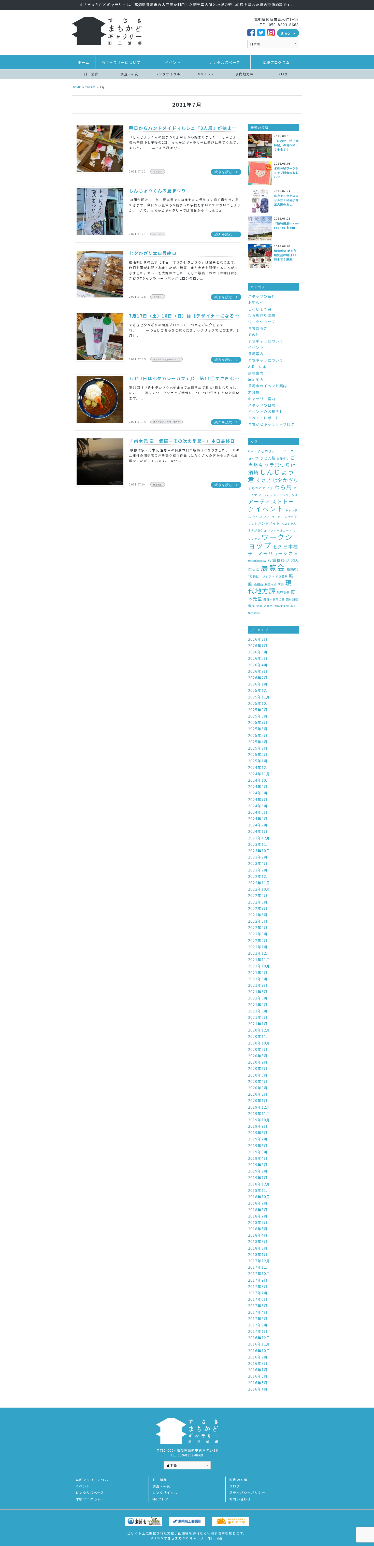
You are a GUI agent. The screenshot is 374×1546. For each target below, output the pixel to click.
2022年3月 (258, 933)
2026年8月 (258, 639)
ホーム (83, 62)
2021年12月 (259, 953)
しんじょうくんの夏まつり (157, 191)
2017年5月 (258, 1305)
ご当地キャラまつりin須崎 (272, 465)
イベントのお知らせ (265, 411)
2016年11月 (259, 1344)
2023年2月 (258, 869)
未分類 (254, 392)
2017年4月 (258, 1312)
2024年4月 (258, 818)
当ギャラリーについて (121, 62)
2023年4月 (258, 863)
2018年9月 (258, 1203)
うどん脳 (268, 458)
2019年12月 (259, 1107)
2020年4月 (258, 1081)
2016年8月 (258, 1363)
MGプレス (206, 73)
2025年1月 (258, 760)
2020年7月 (258, 1062)
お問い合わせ (240, 1499)
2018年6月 (258, 1222)
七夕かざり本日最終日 (153, 253)
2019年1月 (258, 1177)
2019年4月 (258, 1158)
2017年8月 (258, 1286)
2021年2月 (258, 1017)
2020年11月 (259, 1036)
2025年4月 (258, 741)
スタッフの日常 (262, 405)
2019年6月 (258, 1145)
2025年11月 (259, 696)
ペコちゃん (288, 523)
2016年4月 (258, 1389)
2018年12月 (259, 1183)
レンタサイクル (168, 73)
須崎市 (268, 606)
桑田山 (258, 584)
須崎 (259, 606)
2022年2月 (258, 940)
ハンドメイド (269, 523)
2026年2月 (258, 677)
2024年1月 (258, 831)
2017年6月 (258, 1299)
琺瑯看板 (283, 592)
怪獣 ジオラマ (263, 576)
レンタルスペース (224, 62)
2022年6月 (258, 914)
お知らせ (256, 302)
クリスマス (261, 516)
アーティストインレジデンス (278, 495)
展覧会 (273, 567)
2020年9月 (258, 1049)
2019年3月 (258, 1164)
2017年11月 (259, 1267)
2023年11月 (259, 844)
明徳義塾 (282, 576)
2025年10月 (259, 703)
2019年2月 (258, 1170)
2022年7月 (258, 908)
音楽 (251, 605)
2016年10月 (259, 1350)
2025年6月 (258, 728)
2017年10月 (259, 1273)
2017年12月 (259, 1260)
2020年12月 (259, 1030)
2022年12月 (259, 876)
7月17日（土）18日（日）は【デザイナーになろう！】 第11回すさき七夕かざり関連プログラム (233, 316)
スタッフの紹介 (262, 296)
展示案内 (157, 484)
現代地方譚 (244, 73)
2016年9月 (258, 1356)
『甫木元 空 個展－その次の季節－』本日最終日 (182, 441)
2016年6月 (258, 1376)
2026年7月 (258, 645)
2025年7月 (258, 722)
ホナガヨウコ (257, 530)
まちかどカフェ (261, 487)
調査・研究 (129, 73)
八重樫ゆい (278, 560)
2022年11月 (259, 882)
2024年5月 (258, 812)
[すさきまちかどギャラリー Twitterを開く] (261, 31)
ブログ (282, 73)
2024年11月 (259, 773)
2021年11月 (259, 959)
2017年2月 (258, 1324)
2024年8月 (258, 792)
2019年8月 (258, 1132)
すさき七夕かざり (277, 480)
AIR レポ (257, 366)
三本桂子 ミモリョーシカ (273, 549)
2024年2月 (258, 824)
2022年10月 (259, 889)
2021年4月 (258, 1004)
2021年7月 (258, 985)
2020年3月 (258, 1087)
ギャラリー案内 (262, 398)
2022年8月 (258, 902)
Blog (285, 33)
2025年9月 (258, 709)
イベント (173, 62)
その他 (254, 334)
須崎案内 (256, 353)
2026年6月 (258, 651)
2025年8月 (258, 716)
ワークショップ (262, 321)
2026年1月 (258, 683)
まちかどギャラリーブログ (166, 359)
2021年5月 (258, 997)
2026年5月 (258, 658)
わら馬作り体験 (262, 315)
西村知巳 (292, 599)
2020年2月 (258, 1094)
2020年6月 (258, 1068)
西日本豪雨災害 (274, 599)
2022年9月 (258, 895)
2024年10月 (259, 780)
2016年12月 (259, 1337)
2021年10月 (259, 965)
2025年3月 (258, 748)
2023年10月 (259, 850)
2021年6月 (258, 991)
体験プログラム (276, 62)
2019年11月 (259, 1113)
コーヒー (277, 517)
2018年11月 (259, 1190)
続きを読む (223, 171)
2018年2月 (258, 1248)
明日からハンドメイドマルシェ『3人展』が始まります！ (190, 128)
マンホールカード (279, 530)
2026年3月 (258, 671)
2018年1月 (258, 1254)
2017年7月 (258, 1292)
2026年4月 (258, 664)
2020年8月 (258, 1055)
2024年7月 (258, 799)
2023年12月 (259, 837)
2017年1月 (258, 1331)
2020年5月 (258, 1075)
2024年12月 (259, 767)
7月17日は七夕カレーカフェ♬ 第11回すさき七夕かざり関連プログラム (207, 378)
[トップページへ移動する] (106, 30)
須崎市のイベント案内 (267, 385)
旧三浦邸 (91, 73)
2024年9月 (258, 786)
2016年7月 (258, 1369)
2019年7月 (258, 1138)
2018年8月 (258, 1209)
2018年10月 (259, 1196)
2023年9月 (258, 857)
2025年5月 (258, 735)
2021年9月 (258, 972)
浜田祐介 (270, 584)
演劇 (281, 584)
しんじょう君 (259, 308)
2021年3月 (258, 1010)
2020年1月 (258, 1100)
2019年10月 (259, 1119)
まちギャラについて (265, 340)
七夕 (277, 546)
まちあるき (258, 328)
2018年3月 (258, 1241)
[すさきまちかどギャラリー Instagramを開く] (271, 31)
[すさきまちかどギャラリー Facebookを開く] (251, 31)
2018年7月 (258, 1216)
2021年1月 (258, 1023)
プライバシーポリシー (247, 1492)
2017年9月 (258, 1280)
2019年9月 (258, 1126)
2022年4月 (258, 927)
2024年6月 (258, 805)
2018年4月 (258, 1235)
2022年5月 (258, 921)
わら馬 (283, 487)
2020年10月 (259, 1043)
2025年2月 (258, 754)
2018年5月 (258, 1228)
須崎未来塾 (281, 606)
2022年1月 (258, 946)
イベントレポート (263, 417)
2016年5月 (258, 1382)
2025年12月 (259, 690)
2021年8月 (258, 978)
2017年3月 (258, 1318)
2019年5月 (258, 1151)
